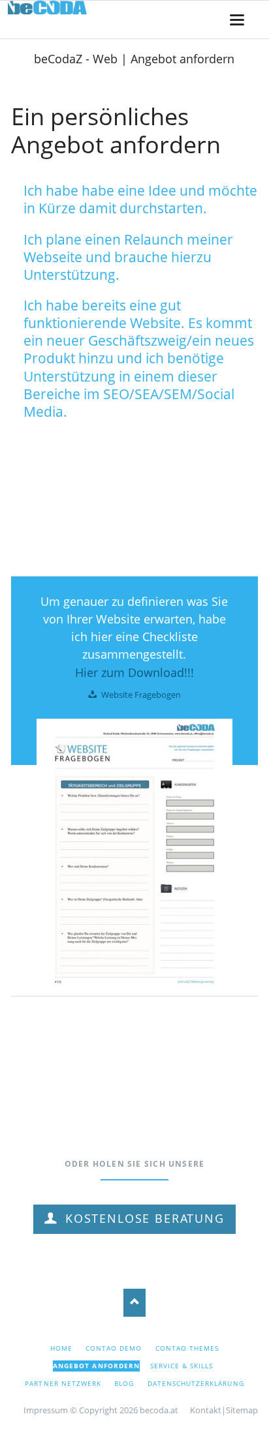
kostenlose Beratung (142, 1218)
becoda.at (159, 1410)
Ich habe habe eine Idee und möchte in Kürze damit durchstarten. (140, 199)
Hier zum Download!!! (134, 672)
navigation (237, 20)
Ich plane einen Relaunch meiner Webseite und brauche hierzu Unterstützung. (128, 257)
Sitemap (242, 1410)
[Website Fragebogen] (134, 857)
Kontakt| (208, 1410)
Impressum (46, 1410)
